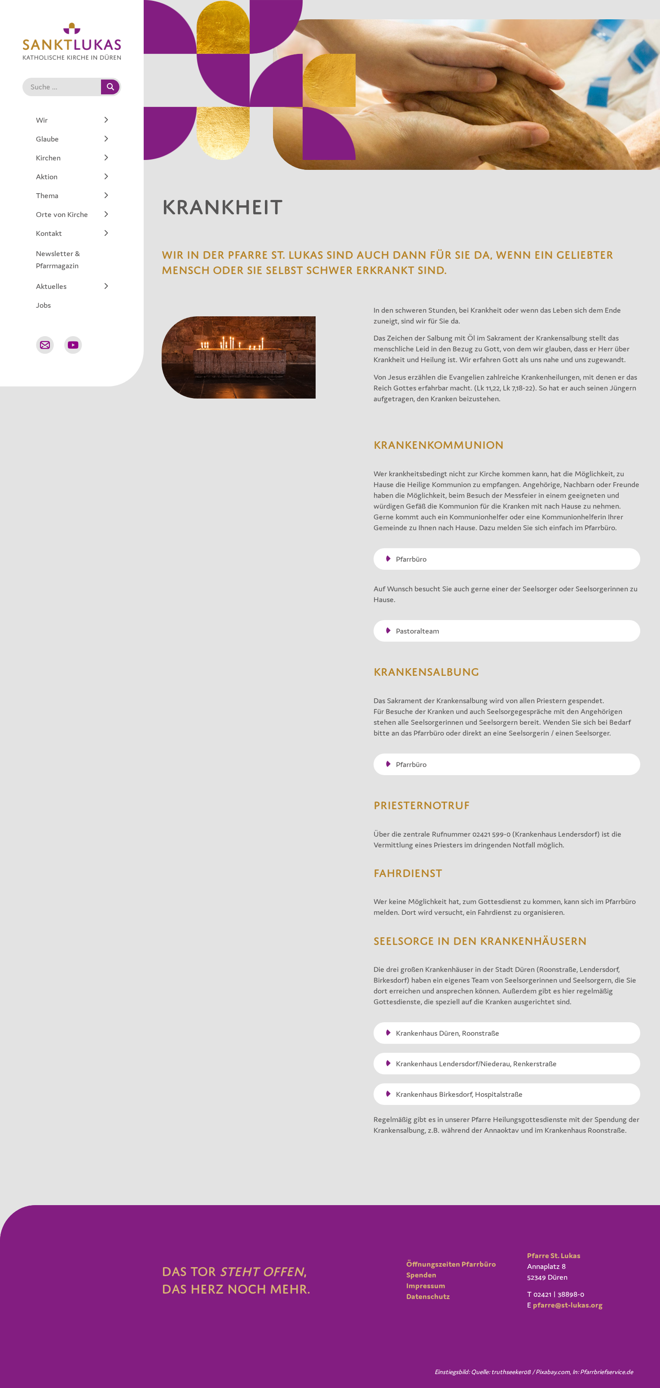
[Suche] (110, 87)
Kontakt (49, 233)
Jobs (43, 305)
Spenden (421, 1275)
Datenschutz (428, 1296)
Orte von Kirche (62, 214)
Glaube (47, 139)
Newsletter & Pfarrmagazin (58, 259)
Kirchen (48, 158)
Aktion (46, 177)
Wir (42, 120)
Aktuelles (51, 286)
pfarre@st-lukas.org (568, 1305)
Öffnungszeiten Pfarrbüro (451, 1264)
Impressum (425, 1285)
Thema (47, 195)
